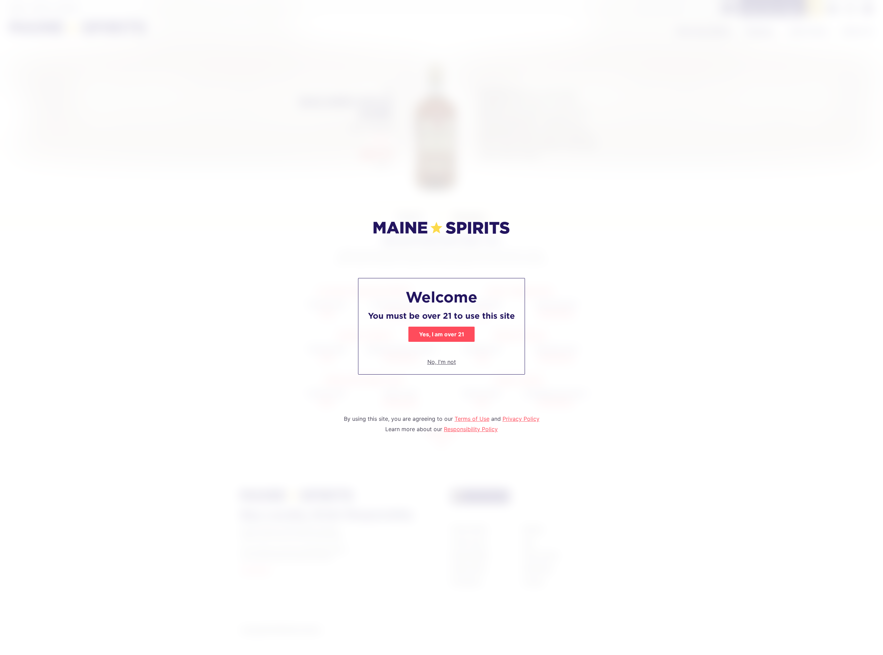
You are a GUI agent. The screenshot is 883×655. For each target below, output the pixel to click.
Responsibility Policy (471, 429)
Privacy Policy (521, 418)
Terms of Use (472, 418)
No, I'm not (441, 361)
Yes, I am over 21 (441, 334)
